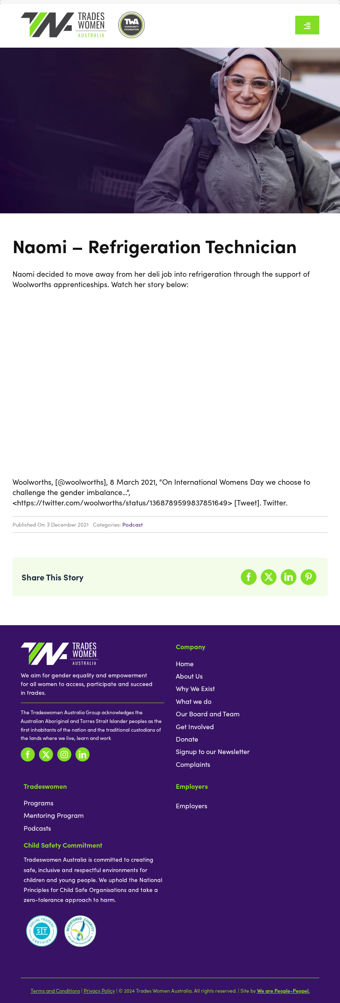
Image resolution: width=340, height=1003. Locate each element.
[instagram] (64, 754)
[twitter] (46, 754)
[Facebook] (249, 577)
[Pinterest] (308, 577)
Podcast (132, 524)
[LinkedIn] (289, 577)
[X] (269, 577)
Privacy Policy (99, 990)
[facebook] (28, 754)
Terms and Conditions (55, 990)
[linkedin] (82, 754)
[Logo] (64, 16)
